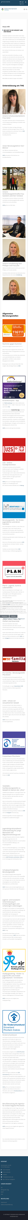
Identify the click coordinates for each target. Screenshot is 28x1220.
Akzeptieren (4, 616)
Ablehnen (13, 616)
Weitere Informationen (10, 619)
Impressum (21, 619)
